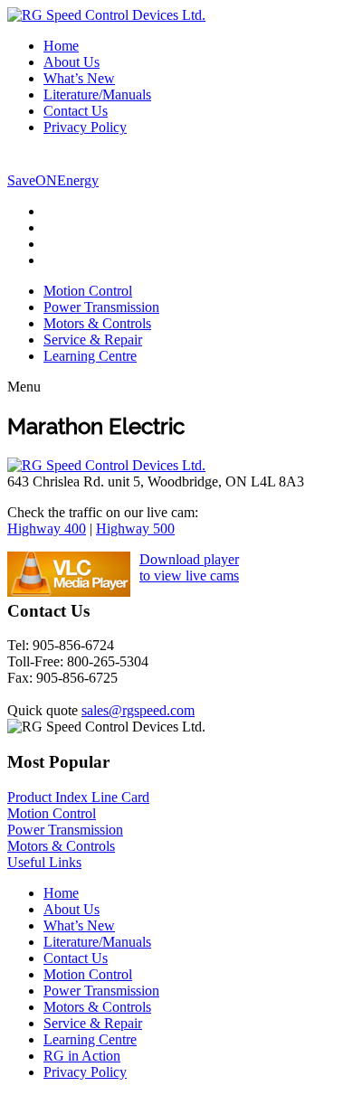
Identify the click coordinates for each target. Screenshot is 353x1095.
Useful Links (44, 862)
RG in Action (81, 1055)
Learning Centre (90, 355)
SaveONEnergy (53, 180)
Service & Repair (92, 339)
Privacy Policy (85, 127)
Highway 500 (135, 528)
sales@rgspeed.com (138, 710)
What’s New (79, 78)
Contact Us (75, 110)
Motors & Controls (97, 323)
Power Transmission (101, 307)
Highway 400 (46, 528)
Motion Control (87, 290)
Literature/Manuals (97, 94)
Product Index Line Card (78, 797)
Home (61, 45)
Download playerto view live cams (189, 567)
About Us (71, 62)
